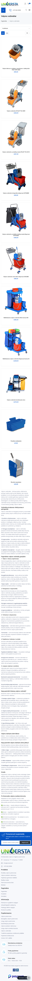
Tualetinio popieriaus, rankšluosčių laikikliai (12, 933)
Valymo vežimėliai (6, 931)
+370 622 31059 (17, 10)
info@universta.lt (8, 863)
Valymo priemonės (6, 916)
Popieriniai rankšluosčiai (7, 935)
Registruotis (25, 842)
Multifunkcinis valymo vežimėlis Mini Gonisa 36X (16, 317)
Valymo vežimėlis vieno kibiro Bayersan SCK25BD (16, 276)
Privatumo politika (6, 910)
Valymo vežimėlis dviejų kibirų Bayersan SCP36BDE (16, 193)
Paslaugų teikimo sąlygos (8, 907)
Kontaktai (3, 896)
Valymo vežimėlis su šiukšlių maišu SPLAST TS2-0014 (16, 152)
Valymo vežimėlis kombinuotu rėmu (16, 400)
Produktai (3, 894)
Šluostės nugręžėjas (16, 482)
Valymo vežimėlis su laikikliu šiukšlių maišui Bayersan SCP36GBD (16, 235)
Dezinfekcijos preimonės (7, 923)
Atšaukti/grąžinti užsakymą (8, 905)
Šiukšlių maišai (5, 880)
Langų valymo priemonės (8, 921)
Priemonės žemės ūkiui (7, 882)
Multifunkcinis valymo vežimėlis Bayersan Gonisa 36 (16, 358)
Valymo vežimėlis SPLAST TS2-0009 (16, 111)
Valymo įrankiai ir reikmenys (8, 875)
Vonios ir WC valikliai (6, 938)
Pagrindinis (4, 21)
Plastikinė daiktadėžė (16, 441)
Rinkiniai (3, 885)
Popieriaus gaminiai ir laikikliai (9, 878)
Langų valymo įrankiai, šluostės (9, 928)
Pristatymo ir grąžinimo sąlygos (9, 902)
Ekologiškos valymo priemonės (9, 919)
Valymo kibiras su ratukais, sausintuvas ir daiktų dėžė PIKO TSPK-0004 (16, 69)
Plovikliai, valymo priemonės (8, 873)
